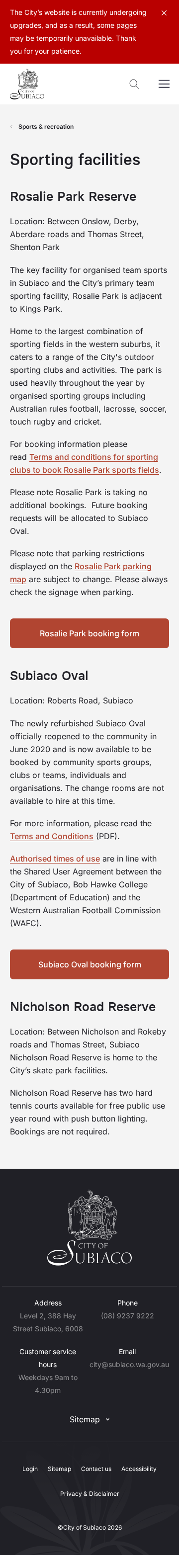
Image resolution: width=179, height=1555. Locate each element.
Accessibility (139, 1468)
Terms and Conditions (51, 836)
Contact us (96, 1468)
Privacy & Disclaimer (89, 1493)
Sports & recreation (46, 126)
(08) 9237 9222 (127, 1315)
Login (30, 1468)
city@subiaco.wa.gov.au (129, 1364)
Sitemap (85, 1419)
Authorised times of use (55, 859)
